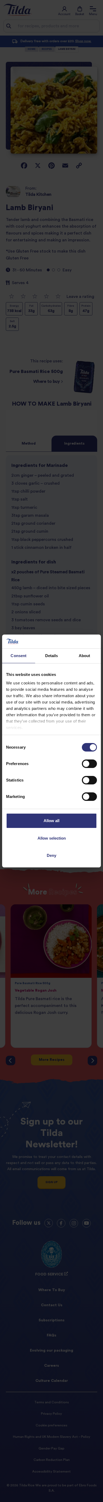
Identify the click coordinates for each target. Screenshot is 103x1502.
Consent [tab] (18, 655)
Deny (51, 855)
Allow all (51, 820)
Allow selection (52, 838)
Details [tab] (51, 655)
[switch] (89, 763)
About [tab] (84, 655)
